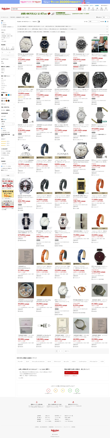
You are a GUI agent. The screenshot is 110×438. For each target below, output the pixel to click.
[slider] (1, 50)
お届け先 (3, 121)
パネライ (74, 361)
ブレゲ (27, 361)
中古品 (2, 63)
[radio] (1, 22)
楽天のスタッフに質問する (71, 372)
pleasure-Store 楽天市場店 (80, 312)
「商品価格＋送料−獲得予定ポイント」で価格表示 (26, 21)
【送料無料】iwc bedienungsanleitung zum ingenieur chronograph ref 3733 (25, 268)
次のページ (67, 351)
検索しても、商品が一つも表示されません (28, 375)
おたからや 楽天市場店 (42, 68)
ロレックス (66, 361)
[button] (104, 5)
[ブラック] (2, 95)
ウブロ (102, 361)
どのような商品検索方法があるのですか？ (28, 373)
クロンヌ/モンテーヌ (79, 139)
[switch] (13, 135)
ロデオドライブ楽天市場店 (98, 279)
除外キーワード (4, 170)
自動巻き (3, 69)
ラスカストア (22, 102)
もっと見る (21, 377)
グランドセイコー (94, 361)
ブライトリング (57, 361)
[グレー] (2, 101)
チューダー (20, 361)
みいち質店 (77, 208)
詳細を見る (63, 31)
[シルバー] (11, 95)
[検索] (79, 8)
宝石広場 (95, 138)
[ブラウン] (6, 95)
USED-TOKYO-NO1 (79, 102)
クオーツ (3, 70)
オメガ (49, 361)
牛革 (2, 78)
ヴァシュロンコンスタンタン (38, 361)
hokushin (39, 136)
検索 (8, 55)
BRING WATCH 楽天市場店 (61, 65)
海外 (5, 119)
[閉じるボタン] (107, 26)
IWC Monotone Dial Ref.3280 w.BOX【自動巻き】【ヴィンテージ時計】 (26, 233)
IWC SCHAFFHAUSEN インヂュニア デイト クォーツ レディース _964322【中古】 (62, 91)
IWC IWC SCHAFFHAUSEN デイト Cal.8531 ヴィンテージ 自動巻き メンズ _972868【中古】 (26, 56)
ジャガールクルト (83, 361)
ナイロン (3, 87)
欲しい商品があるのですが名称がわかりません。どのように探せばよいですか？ (36, 372)
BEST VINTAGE (41, 245)
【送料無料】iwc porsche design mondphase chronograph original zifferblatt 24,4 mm (26, 301)
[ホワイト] (4, 95)
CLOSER (21, 68)
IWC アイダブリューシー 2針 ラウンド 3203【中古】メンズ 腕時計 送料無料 (99, 126)
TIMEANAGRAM (22, 240)
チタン (2, 89)
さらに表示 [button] (4, 41)
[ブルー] (9, 95)
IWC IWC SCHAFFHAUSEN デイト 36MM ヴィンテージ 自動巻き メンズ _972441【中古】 (44, 91)
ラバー (2, 82)
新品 (2, 61)
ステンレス (3, 80)
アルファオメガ (22, 139)
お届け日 (3, 126)
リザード (3, 83)
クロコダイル (4, 85)
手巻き (2, 72)
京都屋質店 (77, 173)
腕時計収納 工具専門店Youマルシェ (100, 65)
